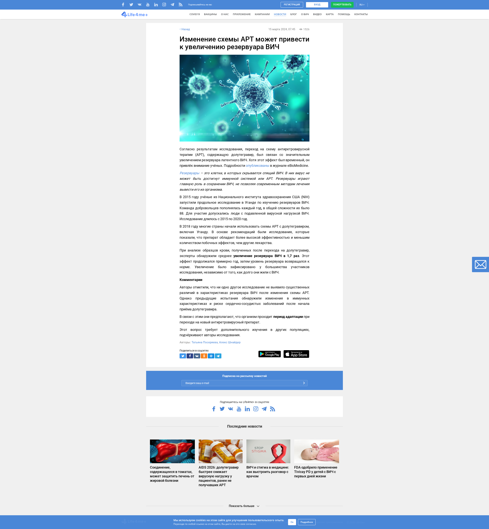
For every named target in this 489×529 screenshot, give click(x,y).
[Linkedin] (158, 5)
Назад (185, 29)
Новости (280, 14)
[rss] (180, 5)
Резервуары (189, 173)
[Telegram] (174, 5)
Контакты (361, 14)
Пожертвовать (342, 4)
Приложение (242, 14)
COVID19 (194, 14)
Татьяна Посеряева (205, 342)
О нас (225, 14)
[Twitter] (133, 5)
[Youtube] (149, 5)
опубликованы (257, 166)
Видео (317, 14)
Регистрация (292, 4)
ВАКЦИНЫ (210, 14)
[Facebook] (125, 5)
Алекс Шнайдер (229, 342)
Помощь (344, 14)
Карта (330, 14)
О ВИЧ (305, 14)
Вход (317, 4)
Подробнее (306, 522)
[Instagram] (166, 5)
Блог (293, 14)
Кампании (262, 14)
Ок (292, 522)
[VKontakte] (141, 5)
